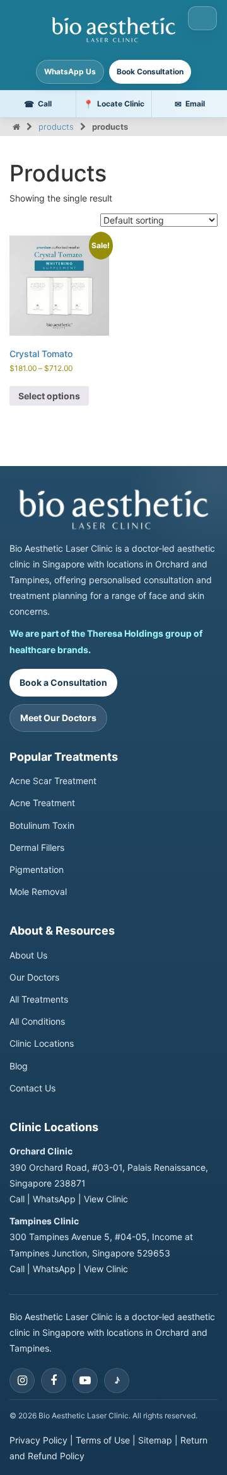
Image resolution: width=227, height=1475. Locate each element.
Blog (18, 1066)
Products (56, 127)
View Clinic (106, 1198)
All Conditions (37, 1021)
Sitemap (155, 1440)
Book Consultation (150, 71)
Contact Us (32, 1088)
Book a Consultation (63, 682)
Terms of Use (103, 1440)
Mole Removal (38, 891)
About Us (28, 955)
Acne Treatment (42, 802)
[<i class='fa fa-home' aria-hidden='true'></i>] (16, 127)
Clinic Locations (41, 1043)
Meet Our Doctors (58, 717)
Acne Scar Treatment (52, 780)
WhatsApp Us (70, 71)
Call (17, 1198)
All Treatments (38, 999)
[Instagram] (22, 1380)
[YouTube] (85, 1380)
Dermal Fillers (36, 847)
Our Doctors (34, 977)
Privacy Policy (38, 1440)
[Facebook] (53, 1380)
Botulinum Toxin (41, 825)
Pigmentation (36, 869)
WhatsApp (54, 1198)
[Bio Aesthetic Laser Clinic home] (113, 509)
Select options (49, 395)
